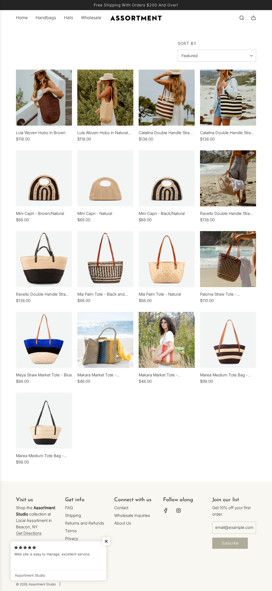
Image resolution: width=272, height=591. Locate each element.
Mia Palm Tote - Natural (160, 294)
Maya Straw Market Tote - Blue (44, 374)
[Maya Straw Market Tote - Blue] (44, 340)
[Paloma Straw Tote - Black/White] (228, 259)
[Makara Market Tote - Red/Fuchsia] (167, 340)
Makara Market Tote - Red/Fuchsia (158, 375)
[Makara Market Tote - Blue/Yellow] (105, 340)
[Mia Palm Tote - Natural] (167, 259)
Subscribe (230, 543)
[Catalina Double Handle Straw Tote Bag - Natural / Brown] (167, 98)
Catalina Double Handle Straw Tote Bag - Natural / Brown (166, 133)
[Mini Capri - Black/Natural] (167, 178)
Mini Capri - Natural (94, 213)
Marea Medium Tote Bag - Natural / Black (40, 456)
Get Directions (29, 533)
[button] (106, 541)
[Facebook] (166, 510)
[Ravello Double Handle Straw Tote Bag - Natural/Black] (44, 259)
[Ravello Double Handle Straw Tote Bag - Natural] (228, 178)
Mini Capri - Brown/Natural (40, 213)
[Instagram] (178, 510)
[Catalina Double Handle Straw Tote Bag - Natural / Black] (228, 98)
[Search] (242, 18)
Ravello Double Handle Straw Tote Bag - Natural (226, 214)
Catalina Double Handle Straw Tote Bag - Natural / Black (227, 133)
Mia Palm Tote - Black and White (101, 294)
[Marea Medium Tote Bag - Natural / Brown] (228, 340)
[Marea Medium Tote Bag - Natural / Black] (44, 421)
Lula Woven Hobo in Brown (41, 132)
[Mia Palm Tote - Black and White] (105, 259)
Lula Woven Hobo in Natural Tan (102, 133)
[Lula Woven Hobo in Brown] (44, 98)
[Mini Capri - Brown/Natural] (44, 178)
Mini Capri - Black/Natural (162, 213)
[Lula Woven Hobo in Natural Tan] (105, 98)
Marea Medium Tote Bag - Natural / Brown (224, 375)
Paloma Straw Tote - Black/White (218, 294)
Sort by (187, 43)
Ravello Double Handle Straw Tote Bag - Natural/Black (42, 294)
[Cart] (253, 18)
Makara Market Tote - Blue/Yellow (96, 375)
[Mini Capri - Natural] (105, 178)
